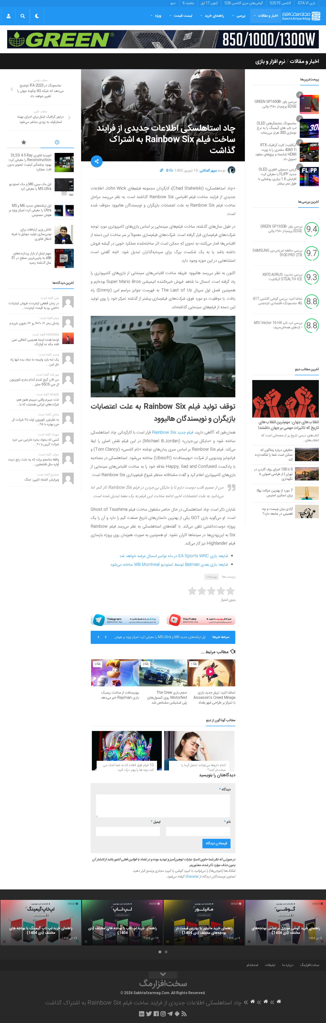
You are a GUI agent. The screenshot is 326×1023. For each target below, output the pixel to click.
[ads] (163, 39)
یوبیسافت (211, 576)
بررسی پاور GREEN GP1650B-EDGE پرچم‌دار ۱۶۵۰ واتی (275, 104)
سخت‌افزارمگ (309, 965)
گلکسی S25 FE (280, 3)
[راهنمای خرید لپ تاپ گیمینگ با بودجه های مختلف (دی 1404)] (40, 922)
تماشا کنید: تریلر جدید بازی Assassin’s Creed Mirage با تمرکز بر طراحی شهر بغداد (214, 698)
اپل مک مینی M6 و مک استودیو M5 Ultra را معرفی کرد (30, 187)
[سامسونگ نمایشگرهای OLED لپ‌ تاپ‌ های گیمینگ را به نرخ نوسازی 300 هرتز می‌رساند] (309, 128)
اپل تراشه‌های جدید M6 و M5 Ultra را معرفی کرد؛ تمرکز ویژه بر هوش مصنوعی (160, 639)
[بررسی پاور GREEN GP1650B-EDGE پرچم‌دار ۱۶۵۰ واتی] (309, 104)
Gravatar (192, 877)
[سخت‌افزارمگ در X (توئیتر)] (149, 1014)
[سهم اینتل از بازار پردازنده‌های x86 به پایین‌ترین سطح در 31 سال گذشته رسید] (64, 258)
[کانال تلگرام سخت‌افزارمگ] (170, 1014)
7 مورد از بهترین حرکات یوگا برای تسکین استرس (275, 493)
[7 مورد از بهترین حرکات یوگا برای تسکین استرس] (307, 493)
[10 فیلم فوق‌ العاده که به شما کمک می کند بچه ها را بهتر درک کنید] (127, 750)
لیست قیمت (183, 16)
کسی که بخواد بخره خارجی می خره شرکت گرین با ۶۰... (35, 442)
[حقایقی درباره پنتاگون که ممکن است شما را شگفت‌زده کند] (307, 454)
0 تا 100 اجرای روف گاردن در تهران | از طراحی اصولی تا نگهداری (273, 474)
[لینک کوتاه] (161, 171)
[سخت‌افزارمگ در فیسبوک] (156, 1014)
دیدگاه (225, 790)
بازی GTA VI (306, 3)
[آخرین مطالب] (57, 143)
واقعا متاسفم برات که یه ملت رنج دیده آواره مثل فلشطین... (33, 462)
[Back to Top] (163, 975)
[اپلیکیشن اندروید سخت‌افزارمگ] (176, 1014)
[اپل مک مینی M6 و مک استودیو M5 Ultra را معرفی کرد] (64, 186)
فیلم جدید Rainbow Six (172, 432)
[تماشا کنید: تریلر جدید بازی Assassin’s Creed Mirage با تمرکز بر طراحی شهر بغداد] (211, 672)
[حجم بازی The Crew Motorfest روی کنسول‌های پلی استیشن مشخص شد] (163, 672)
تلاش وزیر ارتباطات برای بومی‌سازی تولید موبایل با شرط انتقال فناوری (31, 234)
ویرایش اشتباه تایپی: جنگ (42, 480)
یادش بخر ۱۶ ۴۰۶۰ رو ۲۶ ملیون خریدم (34, 323)
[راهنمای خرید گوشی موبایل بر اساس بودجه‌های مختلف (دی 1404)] (285, 922)
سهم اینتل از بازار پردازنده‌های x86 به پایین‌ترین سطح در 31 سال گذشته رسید (31, 258)
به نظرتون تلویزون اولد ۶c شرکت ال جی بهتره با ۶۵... (35, 422)
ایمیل (155, 822)
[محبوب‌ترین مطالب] (24, 143)
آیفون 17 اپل (209, 3)
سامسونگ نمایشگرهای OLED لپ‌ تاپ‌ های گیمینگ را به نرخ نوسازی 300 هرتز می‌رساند (276, 128)
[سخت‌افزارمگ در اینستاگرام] (163, 1014)
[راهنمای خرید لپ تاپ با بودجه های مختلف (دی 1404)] (122, 922)
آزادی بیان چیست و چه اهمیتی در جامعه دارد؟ (277, 511)
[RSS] (184, 1014)
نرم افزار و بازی (270, 61)
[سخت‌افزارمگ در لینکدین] (141, 1014)
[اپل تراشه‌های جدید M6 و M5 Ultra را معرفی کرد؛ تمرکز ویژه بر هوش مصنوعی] (64, 210)
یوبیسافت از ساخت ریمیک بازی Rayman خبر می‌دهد (120, 695)
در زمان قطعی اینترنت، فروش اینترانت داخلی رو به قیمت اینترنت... (33, 306)
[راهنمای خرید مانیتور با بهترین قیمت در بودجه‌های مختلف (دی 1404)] (204, 922)
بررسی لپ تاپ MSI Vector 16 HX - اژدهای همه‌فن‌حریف (278, 325)
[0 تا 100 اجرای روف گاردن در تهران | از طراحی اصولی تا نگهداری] (307, 473)
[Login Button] (8, 16)
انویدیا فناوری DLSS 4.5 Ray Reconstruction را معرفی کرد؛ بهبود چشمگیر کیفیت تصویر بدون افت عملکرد (29, 162)
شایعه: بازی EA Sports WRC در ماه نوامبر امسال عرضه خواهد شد (174, 556)
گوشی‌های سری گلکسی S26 (244, 3)
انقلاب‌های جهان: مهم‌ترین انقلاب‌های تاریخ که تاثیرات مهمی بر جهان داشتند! (288, 425)
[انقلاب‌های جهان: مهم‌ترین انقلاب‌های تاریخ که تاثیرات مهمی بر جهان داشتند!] (285, 399)
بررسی (241, 16)
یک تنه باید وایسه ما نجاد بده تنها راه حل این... (34, 362)
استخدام (252, 965)
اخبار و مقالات (268, 16)
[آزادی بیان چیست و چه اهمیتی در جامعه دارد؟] (307, 511)
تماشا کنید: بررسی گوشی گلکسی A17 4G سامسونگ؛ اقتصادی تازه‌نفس (277, 301)
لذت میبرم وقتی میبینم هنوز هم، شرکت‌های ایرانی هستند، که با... (37, 402)
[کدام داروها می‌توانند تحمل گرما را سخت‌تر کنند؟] (199, 750)
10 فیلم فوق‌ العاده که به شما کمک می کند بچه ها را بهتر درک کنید (128, 767)
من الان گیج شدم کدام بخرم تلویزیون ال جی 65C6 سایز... (34, 382)
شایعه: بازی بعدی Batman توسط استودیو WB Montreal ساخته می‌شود (169, 564)
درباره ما (287, 965)
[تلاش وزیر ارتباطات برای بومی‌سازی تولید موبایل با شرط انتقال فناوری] (64, 234)
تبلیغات (270, 965)
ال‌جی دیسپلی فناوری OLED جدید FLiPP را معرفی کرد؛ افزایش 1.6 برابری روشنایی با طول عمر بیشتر (277, 177)
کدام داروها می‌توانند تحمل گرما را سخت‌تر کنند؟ (203, 767)
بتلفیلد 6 (188, 3)
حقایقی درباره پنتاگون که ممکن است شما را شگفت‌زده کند (274, 455)
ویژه (158, 16)
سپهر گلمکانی (208, 171)
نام (227, 822)
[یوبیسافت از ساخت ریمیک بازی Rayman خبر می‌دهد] (115, 672)
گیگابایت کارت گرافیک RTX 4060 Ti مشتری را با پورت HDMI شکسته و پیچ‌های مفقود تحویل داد (275, 152)
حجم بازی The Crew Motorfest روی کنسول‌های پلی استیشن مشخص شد (167, 698)
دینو (173, 3)
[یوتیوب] (201, 620)
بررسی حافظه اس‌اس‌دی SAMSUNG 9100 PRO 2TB (277, 253)
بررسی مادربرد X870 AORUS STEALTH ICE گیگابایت (282, 277)
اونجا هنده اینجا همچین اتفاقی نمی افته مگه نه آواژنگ (35, 342)
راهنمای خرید (214, 16)
